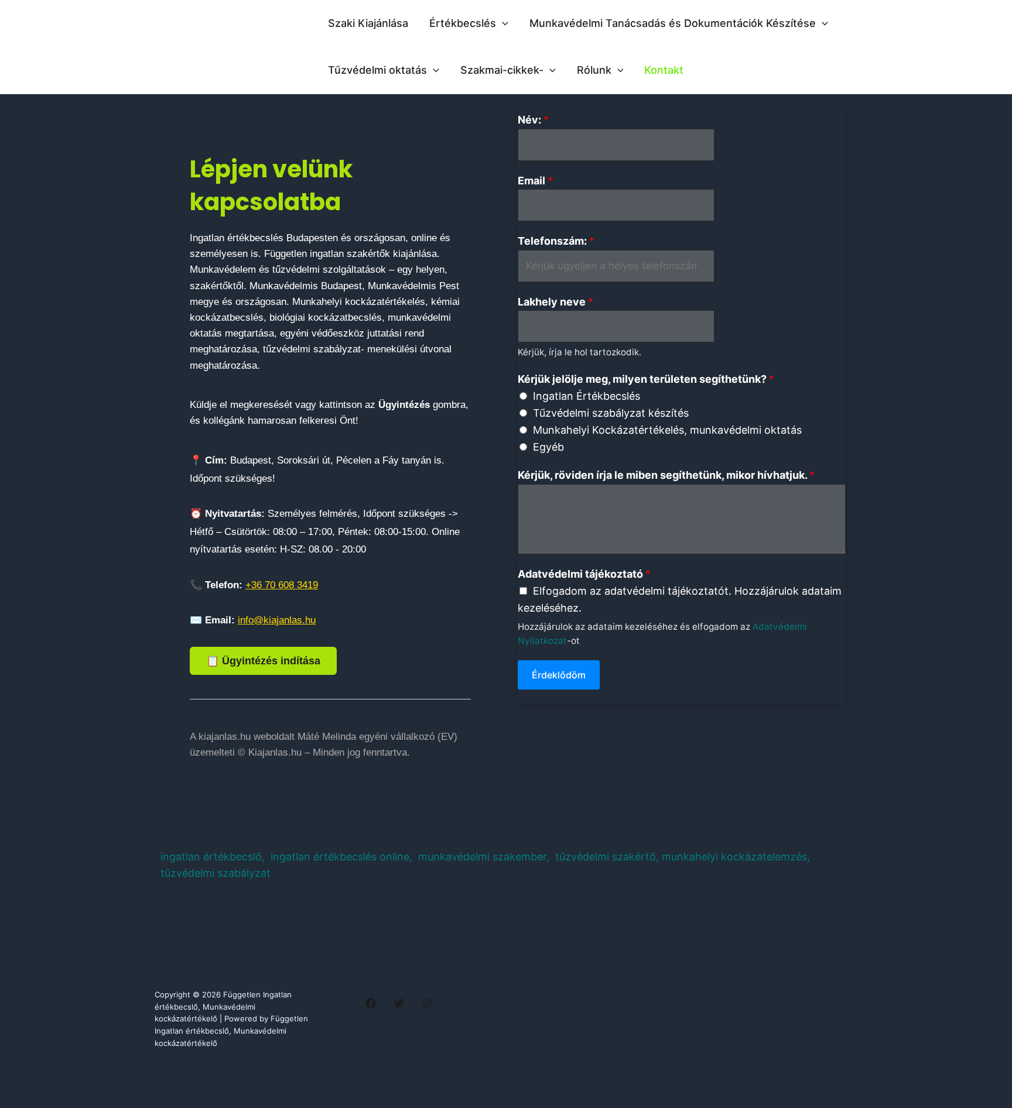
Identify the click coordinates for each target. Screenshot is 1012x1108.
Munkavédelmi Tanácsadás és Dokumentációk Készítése (672, 23)
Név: (533, 120)
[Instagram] (427, 1003)
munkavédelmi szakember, (485, 856)
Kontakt (663, 70)
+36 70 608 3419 (281, 585)
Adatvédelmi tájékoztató (584, 574)
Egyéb (548, 447)
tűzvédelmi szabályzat (215, 873)
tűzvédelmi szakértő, (607, 856)
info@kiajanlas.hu (277, 620)
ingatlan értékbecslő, (214, 856)
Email (535, 180)
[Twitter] (399, 1003)
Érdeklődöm (559, 675)
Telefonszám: (556, 241)
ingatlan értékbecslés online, (341, 856)
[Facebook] (370, 1003)
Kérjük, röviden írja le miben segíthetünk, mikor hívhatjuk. (666, 475)
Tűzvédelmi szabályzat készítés (611, 413)
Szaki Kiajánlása (368, 23)
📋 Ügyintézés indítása (263, 661)
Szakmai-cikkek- (501, 70)
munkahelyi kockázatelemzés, (736, 856)
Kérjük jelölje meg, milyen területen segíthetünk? (646, 379)
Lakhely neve (555, 302)
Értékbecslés (462, 23)
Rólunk (594, 70)
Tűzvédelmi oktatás (377, 70)
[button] (502, 23)
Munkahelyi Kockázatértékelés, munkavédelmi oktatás (667, 430)
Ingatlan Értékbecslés (586, 396)
